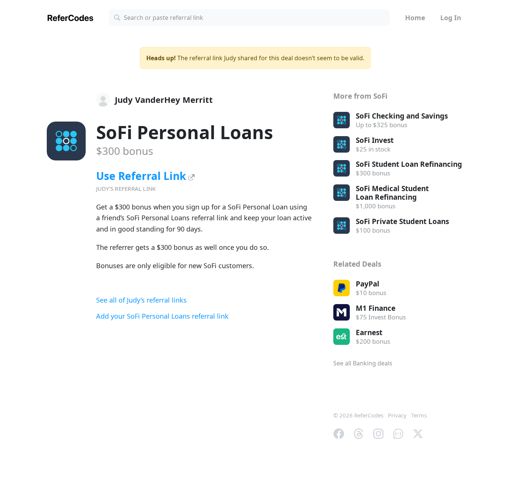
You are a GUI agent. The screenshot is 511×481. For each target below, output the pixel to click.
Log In (450, 17)
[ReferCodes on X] (418, 433)
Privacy (397, 415)
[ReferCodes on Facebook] (338, 433)
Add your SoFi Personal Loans (162, 316)
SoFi (184, 132)
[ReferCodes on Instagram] (378, 433)
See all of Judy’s (141, 299)
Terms (419, 415)
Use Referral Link (142, 176)
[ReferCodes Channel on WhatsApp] (398, 433)
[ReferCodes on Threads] (358, 433)
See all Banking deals (362, 363)
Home (415, 17)
